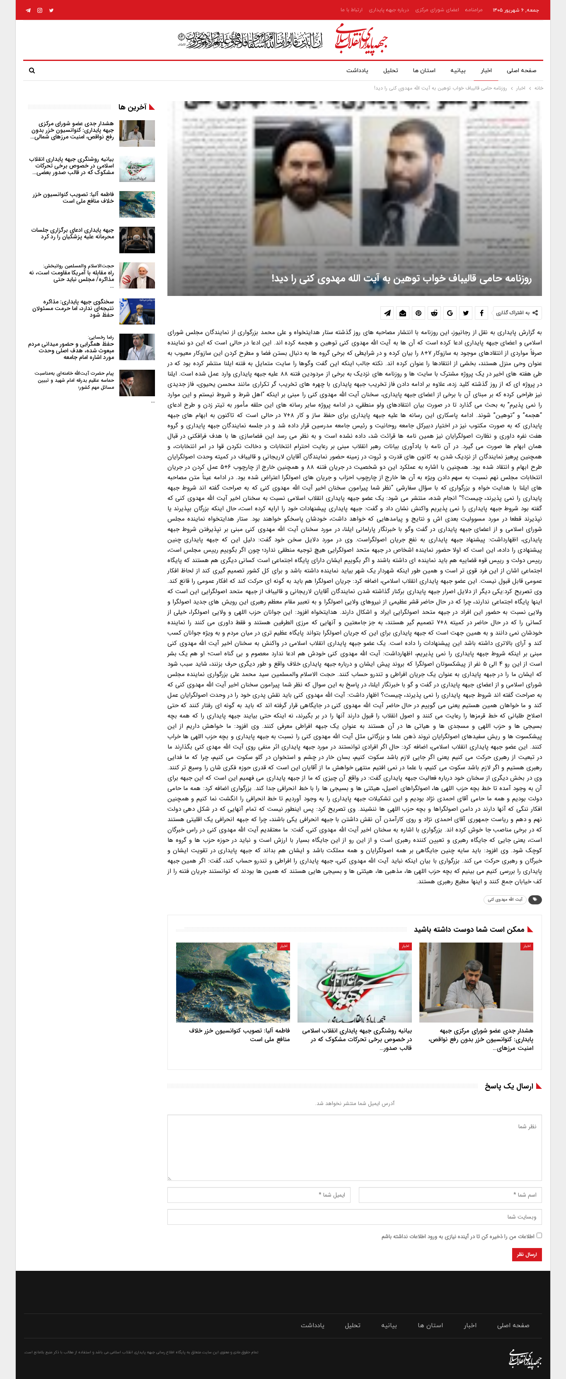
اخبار (486, 71)
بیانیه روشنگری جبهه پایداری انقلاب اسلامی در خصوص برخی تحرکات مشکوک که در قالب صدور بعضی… (71, 166)
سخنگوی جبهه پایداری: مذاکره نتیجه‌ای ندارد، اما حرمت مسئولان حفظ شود (73, 308)
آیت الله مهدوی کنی (505, 900)
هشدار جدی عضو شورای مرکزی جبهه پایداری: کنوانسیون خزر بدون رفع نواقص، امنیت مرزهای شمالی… (72, 130)
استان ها (424, 71)
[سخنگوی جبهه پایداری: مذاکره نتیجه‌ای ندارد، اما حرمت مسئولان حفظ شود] (137, 311)
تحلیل (390, 71)
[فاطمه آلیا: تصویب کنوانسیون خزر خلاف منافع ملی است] (233, 983)
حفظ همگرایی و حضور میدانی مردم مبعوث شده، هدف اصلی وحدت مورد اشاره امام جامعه (71, 347)
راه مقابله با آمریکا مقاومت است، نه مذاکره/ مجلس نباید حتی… (71, 276)
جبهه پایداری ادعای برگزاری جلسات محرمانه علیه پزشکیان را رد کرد (72, 233)
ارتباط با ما (352, 10)
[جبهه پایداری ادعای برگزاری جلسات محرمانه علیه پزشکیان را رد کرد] (137, 240)
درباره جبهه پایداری (389, 10)
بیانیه (458, 71)
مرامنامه (474, 10)
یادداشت (357, 71)
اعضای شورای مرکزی (437, 10)
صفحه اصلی (522, 71)
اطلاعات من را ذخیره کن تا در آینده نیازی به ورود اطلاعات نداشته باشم (458, 1236)
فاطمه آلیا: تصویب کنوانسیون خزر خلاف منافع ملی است (73, 198)
